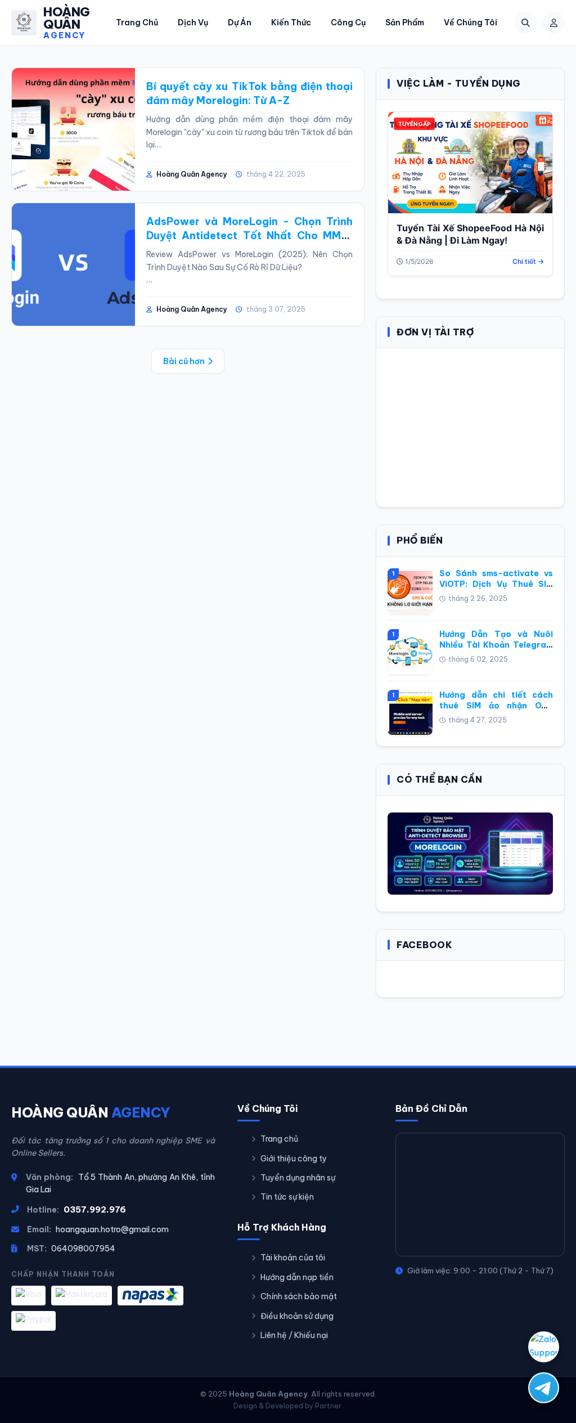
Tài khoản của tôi (292, 1258)
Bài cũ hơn (184, 361)
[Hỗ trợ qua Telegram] (543, 1386)
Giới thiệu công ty (293, 1158)
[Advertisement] (470, 426)
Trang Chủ (137, 22)
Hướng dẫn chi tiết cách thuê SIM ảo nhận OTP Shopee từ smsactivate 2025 (496, 711)
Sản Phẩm (404, 22)
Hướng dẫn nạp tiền (297, 1277)
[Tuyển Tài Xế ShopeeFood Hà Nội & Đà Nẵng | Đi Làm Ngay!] (470, 162)
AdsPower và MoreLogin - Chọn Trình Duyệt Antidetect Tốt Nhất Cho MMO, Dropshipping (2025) (249, 235)
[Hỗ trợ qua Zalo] (543, 1347)
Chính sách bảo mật (298, 1296)
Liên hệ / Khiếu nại (294, 1335)
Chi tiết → (528, 261)
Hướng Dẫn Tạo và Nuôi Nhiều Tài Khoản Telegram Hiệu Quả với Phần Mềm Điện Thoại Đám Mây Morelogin (496, 650)
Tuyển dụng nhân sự (297, 1178)
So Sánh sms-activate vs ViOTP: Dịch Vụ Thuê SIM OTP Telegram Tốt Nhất (496, 584)
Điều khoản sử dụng (297, 1316)
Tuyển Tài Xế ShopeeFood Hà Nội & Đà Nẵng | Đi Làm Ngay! (470, 234)
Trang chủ (279, 1139)
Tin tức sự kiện (287, 1197)
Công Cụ (348, 22)
